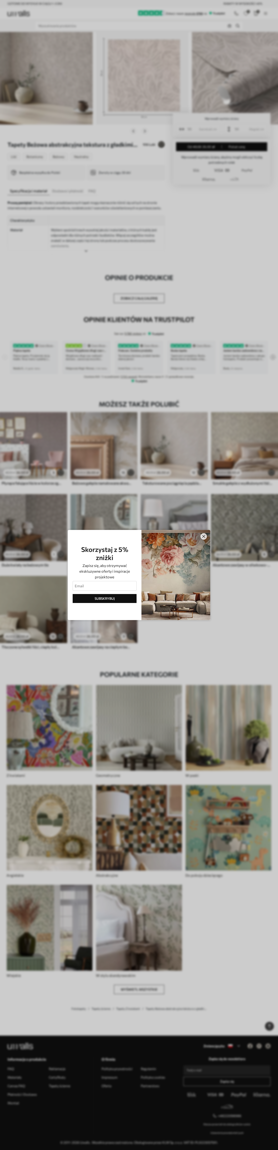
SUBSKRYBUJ (105, 598)
